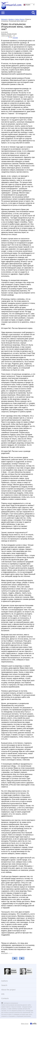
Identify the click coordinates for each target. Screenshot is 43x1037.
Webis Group (24, 1023)
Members (11, 19)
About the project (8, 990)
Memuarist (4, 19)
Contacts (5, 998)
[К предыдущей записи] (15, 958)
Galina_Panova (19, 19)
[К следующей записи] (21, 958)
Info (2, 994)
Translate (15, 37)
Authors (4, 981)
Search (4, 985)
